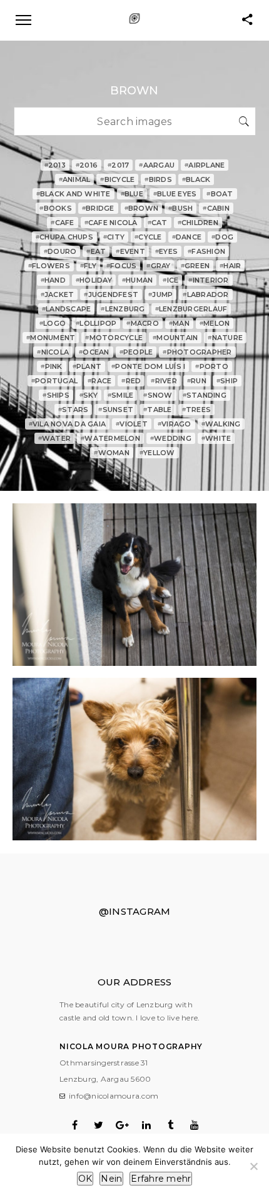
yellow (157, 452)
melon (215, 323)
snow (157, 395)
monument (50, 337)
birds (158, 179)
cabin (216, 208)
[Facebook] (75, 1125)
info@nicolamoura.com (113, 1095)
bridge (98, 208)
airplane (205, 165)
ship (227, 380)
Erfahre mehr (161, 1178)
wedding (170, 438)
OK (85, 1178)
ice (170, 280)
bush (180, 208)
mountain (175, 337)
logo (52, 323)
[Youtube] (194, 1125)
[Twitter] (98, 1125)
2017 (118, 165)
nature (225, 337)
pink (51, 366)
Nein (111, 1178)
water (54, 438)
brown (141, 208)
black (196, 179)
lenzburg (123, 309)
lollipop (96, 323)
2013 (55, 165)
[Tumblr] (170, 1125)
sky (88, 395)
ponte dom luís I (148, 366)
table (157, 409)
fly (88, 265)
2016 (87, 165)
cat (158, 222)
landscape (66, 309)
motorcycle (114, 337)
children (198, 222)
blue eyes (175, 193)
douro (60, 251)
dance (187, 237)
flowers (49, 265)
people (136, 352)
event (130, 251)
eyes (166, 251)
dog (222, 237)
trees (196, 409)
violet (132, 424)
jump (160, 294)
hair (230, 265)
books (55, 208)
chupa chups (64, 237)
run (196, 380)
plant (87, 366)
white (216, 438)
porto (211, 366)
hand (53, 280)
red (131, 380)
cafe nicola (111, 222)
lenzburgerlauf (191, 309)
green (195, 265)
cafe (62, 222)
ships (56, 395)
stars (73, 409)
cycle (148, 237)
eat (96, 251)
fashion (206, 251)
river (164, 380)
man (179, 323)
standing (204, 395)
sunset (115, 409)
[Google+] (122, 1125)
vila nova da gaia (67, 424)
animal (75, 179)
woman (111, 452)
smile (121, 395)
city (113, 237)
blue (132, 193)
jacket (57, 294)
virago (174, 424)
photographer (197, 352)
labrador (205, 294)
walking (221, 424)
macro (142, 323)
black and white (73, 193)
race (99, 380)
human (137, 280)
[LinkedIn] (147, 1125)
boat (219, 193)
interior (208, 280)
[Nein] (253, 1166)
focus (121, 265)
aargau (157, 165)
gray (158, 265)
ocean (94, 352)
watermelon (110, 438)
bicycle (117, 179)
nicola (53, 352)
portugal (54, 380)
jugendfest (111, 294)
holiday (94, 280)
